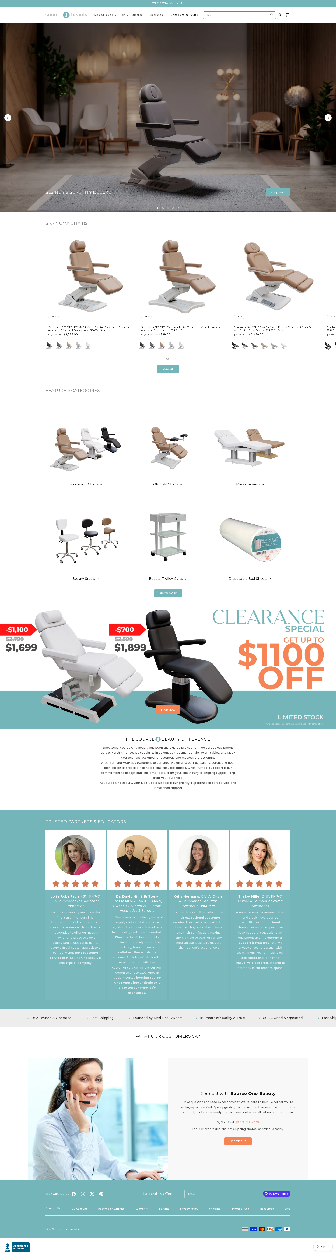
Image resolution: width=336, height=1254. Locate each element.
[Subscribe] (232, 1194)
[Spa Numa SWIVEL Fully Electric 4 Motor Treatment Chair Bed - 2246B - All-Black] (327, 345)
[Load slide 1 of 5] (157, 208)
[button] (105, 15)
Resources (267, 1208)
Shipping (214, 1208)
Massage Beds (248, 484)
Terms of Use (240, 1208)
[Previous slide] (149, 208)
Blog (287, 1208)
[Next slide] (187, 208)
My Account (79, 1208)
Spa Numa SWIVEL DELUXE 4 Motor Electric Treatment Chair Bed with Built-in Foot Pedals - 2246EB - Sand (274, 328)
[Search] (272, 15)
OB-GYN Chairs (166, 484)
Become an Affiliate (111, 1208)
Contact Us (238, 1141)
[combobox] (239, 15)
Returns (164, 1208)
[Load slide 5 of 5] (178, 208)
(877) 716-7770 (247, 1122)
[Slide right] (176, 359)
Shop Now (278, 192)
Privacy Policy (189, 1208)
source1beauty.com (71, 1229)
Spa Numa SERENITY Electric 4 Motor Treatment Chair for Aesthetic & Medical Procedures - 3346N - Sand (182, 328)
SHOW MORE (168, 593)
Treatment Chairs (84, 484)
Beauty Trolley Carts (166, 579)
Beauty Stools (83, 579)
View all (168, 369)
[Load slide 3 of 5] (168, 208)
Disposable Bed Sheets (248, 579)
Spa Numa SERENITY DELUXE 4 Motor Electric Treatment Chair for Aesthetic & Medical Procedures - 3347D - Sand (88, 328)
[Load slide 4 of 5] (173, 208)
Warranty (142, 1208)
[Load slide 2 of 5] (162, 208)
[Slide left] (160, 359)
